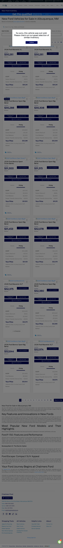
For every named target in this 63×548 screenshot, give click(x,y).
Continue (31, 42)
